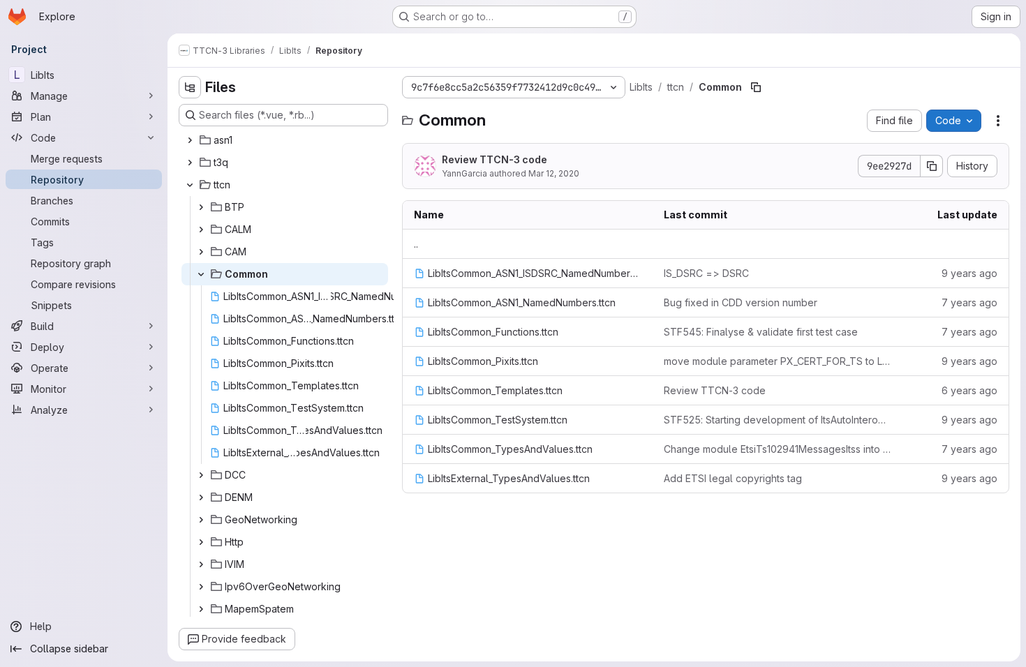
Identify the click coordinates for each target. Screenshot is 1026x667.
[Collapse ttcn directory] (189, 185)
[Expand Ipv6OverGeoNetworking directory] (201, 586)
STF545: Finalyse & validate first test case (761, 332)
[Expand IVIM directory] (201, 564)
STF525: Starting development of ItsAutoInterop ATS (777, 420)
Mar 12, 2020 (553, 173)
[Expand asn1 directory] (189, 140)
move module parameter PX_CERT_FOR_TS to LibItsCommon (777, 361)
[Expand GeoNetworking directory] (201, 519)
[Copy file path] (756, 87)
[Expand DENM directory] (201, 497)
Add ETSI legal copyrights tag (733, 478)
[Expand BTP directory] (201, 207)
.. (416, 244)
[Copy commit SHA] (932, 166)
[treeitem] (284, 140)
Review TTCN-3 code (494, 159)
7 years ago (969, 302)
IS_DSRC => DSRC (706, 273)
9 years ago (969, 273)
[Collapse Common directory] (201, 274)
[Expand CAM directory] (201, 251)
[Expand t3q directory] (189, 162)
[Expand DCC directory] (201, 475)
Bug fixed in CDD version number (740, 302)
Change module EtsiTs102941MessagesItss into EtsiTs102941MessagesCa (777, 449)
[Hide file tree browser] (190, 87)
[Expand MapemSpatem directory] (201, 609)
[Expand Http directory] (201, 542)
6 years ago (969, 390)
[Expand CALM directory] (201, 229)
